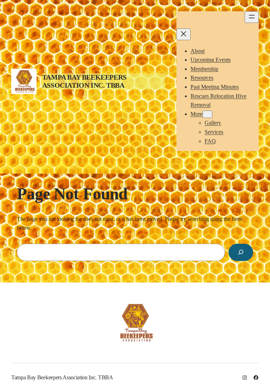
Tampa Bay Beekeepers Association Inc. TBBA (84, 81)
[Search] (241, 252)
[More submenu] (207, 114)
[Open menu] (252, 17)
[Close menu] (183, 34)
